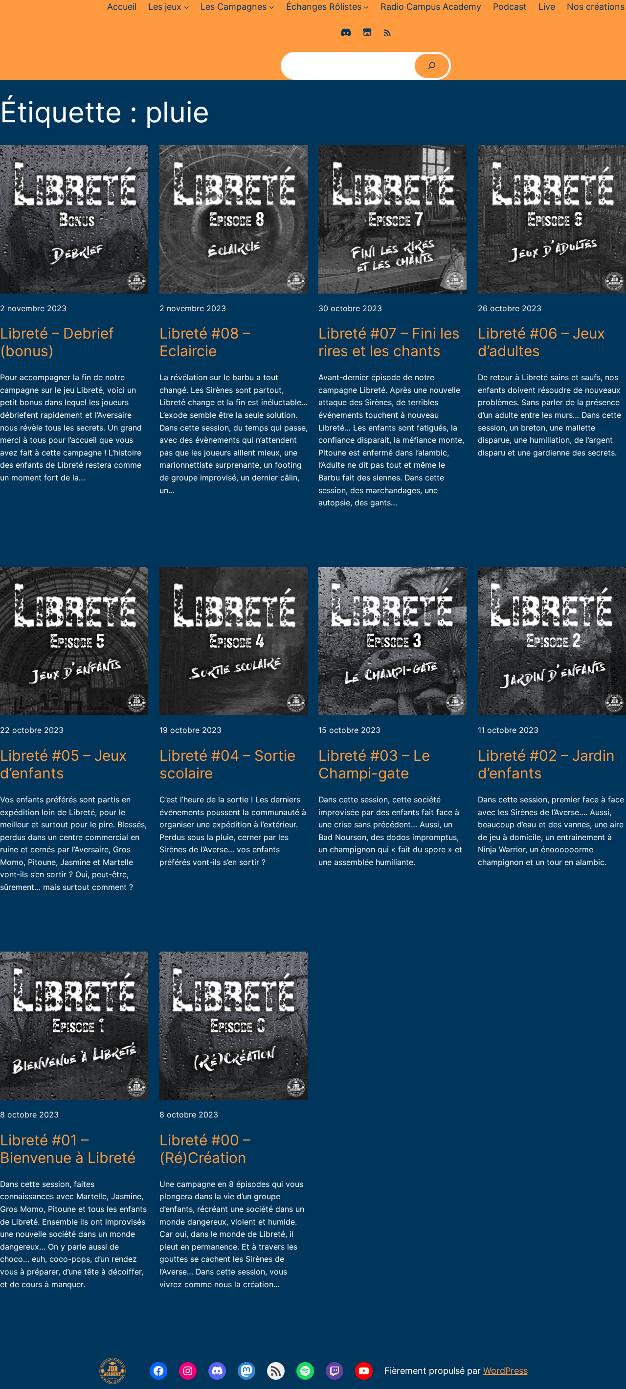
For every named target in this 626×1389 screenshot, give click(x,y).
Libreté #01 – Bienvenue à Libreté (67, 1148)
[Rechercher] (432, 66)
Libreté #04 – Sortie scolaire (227, 764)
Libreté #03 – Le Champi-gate (374, 764)
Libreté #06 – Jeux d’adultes (541, 342)
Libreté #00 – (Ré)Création (204, 1148)
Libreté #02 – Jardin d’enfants (546, 764)
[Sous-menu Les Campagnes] (271, 7)
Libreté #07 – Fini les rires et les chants (389, 342)
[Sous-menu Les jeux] (186, 7)
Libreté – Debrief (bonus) (57, 342)
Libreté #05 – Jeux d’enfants (63, 764)
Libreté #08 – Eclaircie (204, 342)
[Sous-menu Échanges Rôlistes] (366, 7)
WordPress (505, 1371)
